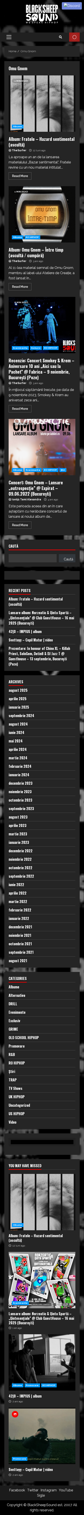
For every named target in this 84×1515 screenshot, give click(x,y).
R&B (12, 1054)
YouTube (66, 1490)
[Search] (60, 37)
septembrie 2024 (21, 715)
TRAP (13, 1079)
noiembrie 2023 (20, 791)
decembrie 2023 (21, 783)
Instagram (48, 1490)
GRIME (13, 1029)
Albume (17, 126)
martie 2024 (18, 757)
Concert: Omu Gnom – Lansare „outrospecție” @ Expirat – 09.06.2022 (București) (42, 447)
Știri (63, 470)
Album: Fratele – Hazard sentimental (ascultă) (42, 103)
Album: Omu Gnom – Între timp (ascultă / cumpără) (42, 214)
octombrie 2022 (20, 867)
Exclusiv (35, 348)
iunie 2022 (16, 884)
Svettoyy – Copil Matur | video (31, 640)
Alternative (17, 995)
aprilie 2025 (17, 698)
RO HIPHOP (32, 237)
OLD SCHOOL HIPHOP (24, 1037)
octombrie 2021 (20, 943)
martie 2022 (18, 901)
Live (74, 37)
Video (12, 1122)
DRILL (13, 1003)
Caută (13, 546)
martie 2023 (18, 833)
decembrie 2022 (21, 850)
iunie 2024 (16, 732)
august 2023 (18, 817)
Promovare (17, 1046)
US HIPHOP (17, 1113)
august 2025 (18, 690)
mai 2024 (16, 741)
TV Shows (15, 1088)
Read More (20, 176)
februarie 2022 (20, 910)
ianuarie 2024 (19, 774)
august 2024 (18, 724)
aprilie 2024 (18, 749)
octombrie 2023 (20, 800)
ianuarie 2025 (19, 707)
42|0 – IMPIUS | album (25, 631)
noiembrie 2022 (20, 859)
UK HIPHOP (17, 1096)
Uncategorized (19, 1105)
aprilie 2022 (17, 893)
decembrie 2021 (20, 926)
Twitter (32, 1490)
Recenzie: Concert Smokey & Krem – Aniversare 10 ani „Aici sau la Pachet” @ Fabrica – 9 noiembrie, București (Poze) (42, 325)
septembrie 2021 (21, 952)
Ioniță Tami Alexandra (26, 499)
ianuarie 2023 (19, 842)
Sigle (41, 1495)
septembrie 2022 (21, 876)
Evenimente (20, 348)
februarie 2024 (20, 766)
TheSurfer (19, 150)
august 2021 (18, 960)
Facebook (17, 1490)
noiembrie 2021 (20, 935)
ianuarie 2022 (19, 918)
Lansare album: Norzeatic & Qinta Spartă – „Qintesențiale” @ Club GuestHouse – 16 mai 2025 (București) (41, 618)
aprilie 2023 (17, 825)
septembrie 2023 (21, 808)
